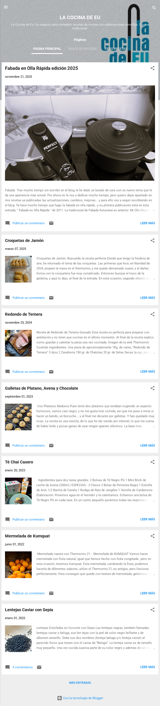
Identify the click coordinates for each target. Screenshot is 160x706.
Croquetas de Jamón (24, 240)
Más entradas (80, 682)
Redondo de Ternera (23, 314)
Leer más (147, 223)
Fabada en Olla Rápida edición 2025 (41, 68)
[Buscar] (154, 8)
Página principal (47, 49)
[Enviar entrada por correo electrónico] (51, 225)
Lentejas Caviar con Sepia (29, 609)
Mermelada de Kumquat (27, 535)
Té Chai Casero (19, 461)
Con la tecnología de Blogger (82, 698)
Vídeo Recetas (115, 49)
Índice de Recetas (83, 49)
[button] (152, 69)
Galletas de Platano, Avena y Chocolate (41, 388)
